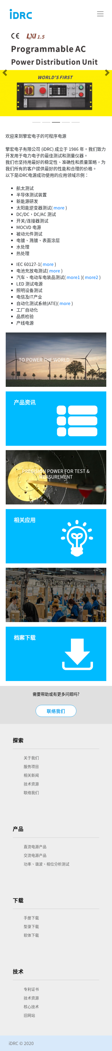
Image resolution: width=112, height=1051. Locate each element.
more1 (73, 277)
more (59, 207)
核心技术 (31, 1006)
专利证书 (31, 989)
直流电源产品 (35, 846)
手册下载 (31, 917)
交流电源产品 (35, 855)
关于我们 (31, 757)
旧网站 (29, 1015)
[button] (5, 72)
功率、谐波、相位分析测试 (46, 864)
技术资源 (31, 783)
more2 (91, 277)
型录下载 (31, 926)
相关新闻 (31, 775)
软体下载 (31, 935)
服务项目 (31, 766)
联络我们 (56, 711)
